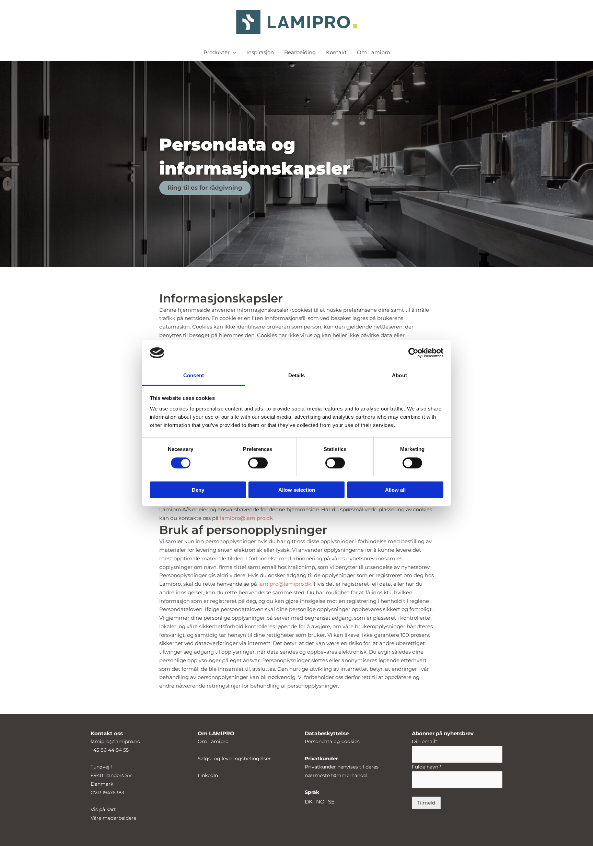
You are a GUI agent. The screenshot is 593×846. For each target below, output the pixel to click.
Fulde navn (426, 767)
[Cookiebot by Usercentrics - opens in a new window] (413, 353)
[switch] (258, 462)
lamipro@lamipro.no (115, 741)
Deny (198, 490)
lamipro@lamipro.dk (246, 518)
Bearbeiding (300, 52)
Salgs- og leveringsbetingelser (234, 758)
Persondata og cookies (332, 741)
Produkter (217, 52)
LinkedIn (208, 775)
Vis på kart (103, 809)
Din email (424, 741)
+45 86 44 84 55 (110, 750)
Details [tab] (296, 375)
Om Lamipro (373, 52)
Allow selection (296, 490)
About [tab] (399, 375)
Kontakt (336, 52)
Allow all (395, 490)
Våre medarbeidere (113, 818)
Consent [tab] (193, 375)
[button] (233, 52)
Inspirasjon (260, 52)
